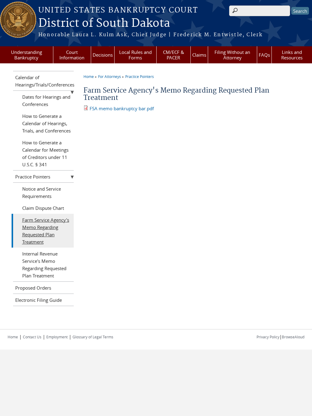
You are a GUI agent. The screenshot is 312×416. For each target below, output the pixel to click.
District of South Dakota (104, 23)
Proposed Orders (33, 288)
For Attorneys (109, 76)
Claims (199, 55)
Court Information (71, 55)
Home (88, 76)
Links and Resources (292, 55)
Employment (57, 336)
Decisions (103, 55)
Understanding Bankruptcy (26, 55)
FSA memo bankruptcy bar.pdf (122, 108)
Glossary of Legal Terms (93, 336)
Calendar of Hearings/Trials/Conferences (44, 81)
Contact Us (32, 336)
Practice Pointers (139, 76)
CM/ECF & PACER (173, 55)
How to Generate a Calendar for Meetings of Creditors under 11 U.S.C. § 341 (45, 153)
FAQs (264, 55)
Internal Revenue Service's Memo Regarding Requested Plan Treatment (44, 265)
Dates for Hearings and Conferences (46, 100)
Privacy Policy (268, 336)
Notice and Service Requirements (41, 192)
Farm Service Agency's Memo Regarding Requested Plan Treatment (45, 231)
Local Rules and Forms (135, 55)
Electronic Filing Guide (38, 300)
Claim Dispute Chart (43, 208)
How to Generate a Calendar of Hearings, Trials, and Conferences (46, 123)
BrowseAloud (293, 336)
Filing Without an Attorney (232, 55)
